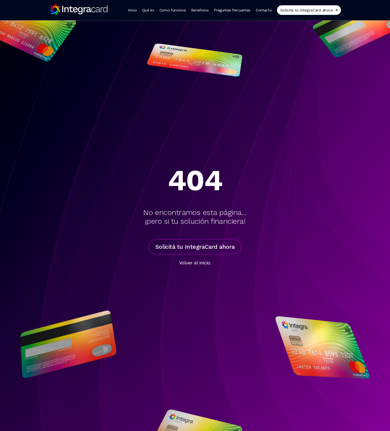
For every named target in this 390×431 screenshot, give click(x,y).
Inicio (132, 10)
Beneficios (200, 10)
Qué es (148, 10)
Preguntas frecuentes (232, 10)
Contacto (264, 10)
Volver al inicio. (195, 262)
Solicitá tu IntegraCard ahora (306, 10)
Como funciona (172, 10)
